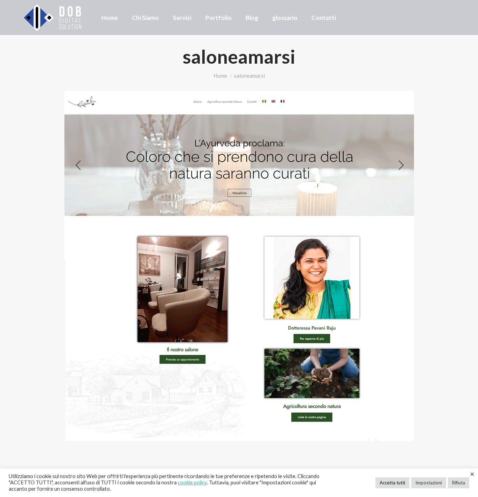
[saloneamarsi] (239, 266)
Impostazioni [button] (428, 482)
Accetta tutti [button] (392, 482)
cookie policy (192, 482)
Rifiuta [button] (458, 482)
